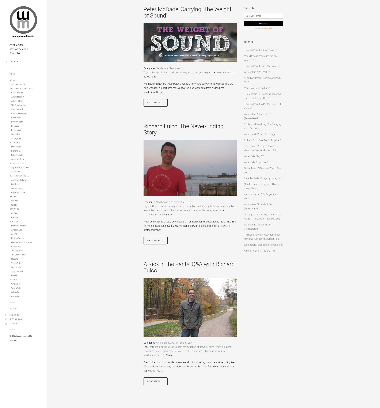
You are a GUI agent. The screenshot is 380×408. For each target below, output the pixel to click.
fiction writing (196, 347)
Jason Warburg (17, 159)
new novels (162, 210)
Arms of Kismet (17, 97)
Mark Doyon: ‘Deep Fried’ (257, 88)
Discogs (14, 217)
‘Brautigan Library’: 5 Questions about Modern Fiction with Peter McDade (263, 216)
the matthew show (19, 114)
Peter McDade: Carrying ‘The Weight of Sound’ (188, 12)
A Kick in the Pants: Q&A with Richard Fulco (189, 267)
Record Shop (18, 84)
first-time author (224, 347)
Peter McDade (17, 155)
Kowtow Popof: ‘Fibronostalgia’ (260, 50)
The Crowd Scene (18, 105)
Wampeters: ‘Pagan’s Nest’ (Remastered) (258, 226)
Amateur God (16, 230)
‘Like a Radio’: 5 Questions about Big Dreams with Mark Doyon (262, 96)
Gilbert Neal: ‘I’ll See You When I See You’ (262, 170)
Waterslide (15, 134)
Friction (14, 276)
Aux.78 (14, 234)
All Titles (14, 213)
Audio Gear (15, 172)
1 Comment (150, 214)
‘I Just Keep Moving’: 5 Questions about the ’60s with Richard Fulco (261, 148)
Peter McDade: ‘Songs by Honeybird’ (263, 178)
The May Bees (17, 251)
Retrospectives (19, 176)
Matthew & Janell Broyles (21, 242)
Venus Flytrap (16, 263)
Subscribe (15, 292)
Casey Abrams (17, 93)
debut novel (156, 72)
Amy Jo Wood (17, 271)
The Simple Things (18, 255)
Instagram (16, 319)
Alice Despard (17, 109)
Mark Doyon (16, 147)
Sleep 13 (14, 259)
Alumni (14, 222)
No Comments (224, 72)
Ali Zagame (16, 138)
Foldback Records (18, 226)
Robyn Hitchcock (18, 192)
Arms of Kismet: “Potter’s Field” (260, 250)
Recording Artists (21, 89)
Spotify (14, 205)
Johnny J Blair (17, 101)
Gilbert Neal (16, 118)
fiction (192, 206)
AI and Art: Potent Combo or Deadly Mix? (262, 80)
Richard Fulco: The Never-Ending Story (183, 129)
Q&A (189, 342)
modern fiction (227, 206)
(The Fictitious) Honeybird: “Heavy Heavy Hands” (261, 186)
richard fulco (175, 210)
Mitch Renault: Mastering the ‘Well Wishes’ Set (261, 58)
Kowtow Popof (17, 122)
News (13, 80)
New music (175, 68)
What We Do (16, 288)
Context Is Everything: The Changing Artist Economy (262, 126)
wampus (216, 210)
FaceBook (15, 315)
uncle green (206, 72)
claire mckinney (167, 206)
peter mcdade (170, 72)
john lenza (213, 206)
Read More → (155, 103)
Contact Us (15, 296)
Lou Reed (15, 184)
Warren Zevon (17, 188)
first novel (202, 206)
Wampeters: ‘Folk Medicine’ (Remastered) (258, 206)
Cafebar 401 (16, 246)
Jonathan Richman (19, 180)
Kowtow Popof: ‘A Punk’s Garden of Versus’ (262, 106)
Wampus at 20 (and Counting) (259, 134)
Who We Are (16, 284)
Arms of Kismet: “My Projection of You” (261, 196)
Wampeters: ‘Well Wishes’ (257, 72)
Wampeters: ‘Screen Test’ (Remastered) (257, 116)
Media (13, 197)
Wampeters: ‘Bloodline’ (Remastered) (263, 244)
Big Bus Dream (17, 238)
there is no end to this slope (197, 210)
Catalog (15, 209)
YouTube (14, 201)
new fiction (149, 210)
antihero (154, 206)
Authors (15, 143)
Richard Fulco (17, 151)
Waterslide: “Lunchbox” (256, 162)
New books (162, 68)
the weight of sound (189, 72)
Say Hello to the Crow (20, 168)
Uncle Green (16, 130)
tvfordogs (15, 126)
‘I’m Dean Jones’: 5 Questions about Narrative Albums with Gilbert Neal (262, 236)
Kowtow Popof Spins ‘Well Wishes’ (262, 66)
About (13, 280)
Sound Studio (18, 163)
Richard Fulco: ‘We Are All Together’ (262, 140)
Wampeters (16, 267)
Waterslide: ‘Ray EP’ (254, 156)
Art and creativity (164, 342)
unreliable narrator (208, 351)
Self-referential (176, 202)
